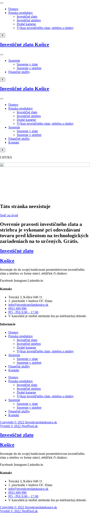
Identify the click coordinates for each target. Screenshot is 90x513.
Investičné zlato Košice (24, 44)
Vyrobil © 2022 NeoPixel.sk (19, 426)
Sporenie (14, 60)
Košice (7, 260)
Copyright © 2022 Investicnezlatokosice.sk (28, 422)
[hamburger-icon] (1, 3)
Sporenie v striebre (29, 68)
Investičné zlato (27, 16)
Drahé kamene (26, 24)
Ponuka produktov (20, 12)
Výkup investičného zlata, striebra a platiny (45, 28)
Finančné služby (19, 72)
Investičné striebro (29, 20)
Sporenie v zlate (27, 64)
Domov (13, 9)
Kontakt (13, 142)
